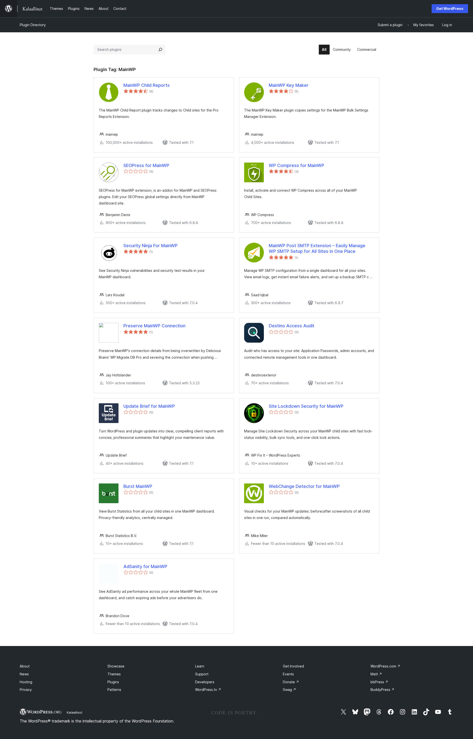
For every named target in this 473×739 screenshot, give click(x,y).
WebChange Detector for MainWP (304, 486)
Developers (204, 682)
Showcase (115, 666)
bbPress (379, 682)
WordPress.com (385, 666)
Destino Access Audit (291, 325)
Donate (291, 682)
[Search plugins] (160, 50)
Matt (376, 674)
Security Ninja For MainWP (150, 245)
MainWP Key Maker (288, 85)
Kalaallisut (74, 712)
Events (288, 674)
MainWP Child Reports (146, 85)
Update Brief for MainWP (149, 406)
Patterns (114, 689)
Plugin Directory (33, 25)
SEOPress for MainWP (146, 165)
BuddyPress (382, 689)
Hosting (26, 682)
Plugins (113, 682)
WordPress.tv (208, 689)
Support (201, 674)
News (24, 674)
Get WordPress (449, 8)
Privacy (26, 689)
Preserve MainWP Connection (154, 325)
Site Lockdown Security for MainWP (306, 406)
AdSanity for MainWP (145, 566)
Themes (114, 674)
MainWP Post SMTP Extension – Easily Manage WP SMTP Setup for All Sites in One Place (317, 248)
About (25, 666)
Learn (199, 666)
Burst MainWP (137, 486)
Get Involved (293, 666)
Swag (289, 689)
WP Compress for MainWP (296, 165)
